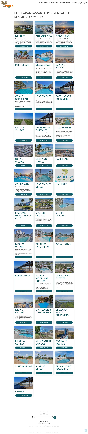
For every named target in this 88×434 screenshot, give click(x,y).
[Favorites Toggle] (86, 3)
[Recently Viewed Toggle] (84, 3)
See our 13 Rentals (24, 77)
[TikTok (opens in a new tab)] (47, 413)
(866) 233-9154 (37, 426)
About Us (74, 2)
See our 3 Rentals (64, 225)
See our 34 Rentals (24, 46)
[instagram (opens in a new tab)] (44, 413)
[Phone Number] (81, 3)
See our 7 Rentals (64, 108)
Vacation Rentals (43, 2)
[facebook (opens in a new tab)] (41, 413)
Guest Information (53, 2)
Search (33, 417)
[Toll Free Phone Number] (79, 3)
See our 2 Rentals (23, 291)
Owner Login (55, 426)
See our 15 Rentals (64, 46)
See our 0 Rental (64, 372)
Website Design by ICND (54, 432)
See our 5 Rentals (44, 165)
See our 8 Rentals (44, 108)
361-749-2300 (48, 426)
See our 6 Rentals (44, 140)
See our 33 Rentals (24, 395)
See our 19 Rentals (44, 46)
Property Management (65, 2)
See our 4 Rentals (23, 194)
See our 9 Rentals (64, 77)
